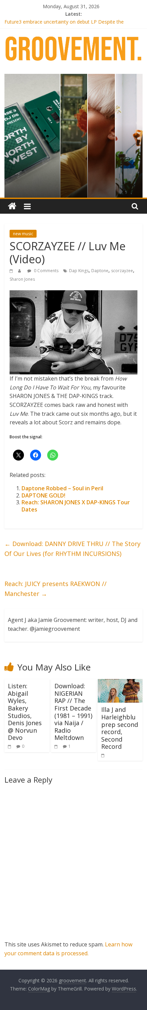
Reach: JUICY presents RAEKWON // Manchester (55, 589)
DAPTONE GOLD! (43, 495)
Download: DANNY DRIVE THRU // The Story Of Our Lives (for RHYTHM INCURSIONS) (72, 549)
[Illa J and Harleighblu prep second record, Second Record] (120, 683)
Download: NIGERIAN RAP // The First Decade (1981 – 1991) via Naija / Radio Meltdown (73, 712)
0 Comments (45, 271)
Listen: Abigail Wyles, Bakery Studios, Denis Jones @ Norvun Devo (25, 712)
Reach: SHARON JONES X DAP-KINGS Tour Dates (76, 506)
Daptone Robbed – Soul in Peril (62, 488)
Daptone (99, 271)
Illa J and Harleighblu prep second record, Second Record (119, 727)
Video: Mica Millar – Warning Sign (40, 17)
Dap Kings (79, 271)
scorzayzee (122, 271)
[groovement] (12, 206)
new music (23, 234)
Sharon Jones (22, 279)
